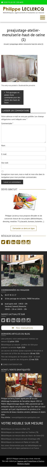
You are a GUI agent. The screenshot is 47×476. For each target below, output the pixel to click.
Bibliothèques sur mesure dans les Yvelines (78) (19, 432)
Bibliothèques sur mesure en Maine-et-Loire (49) (19, 442)
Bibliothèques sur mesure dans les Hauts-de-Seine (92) (22, 435)
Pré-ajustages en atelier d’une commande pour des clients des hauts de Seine (12, 97)
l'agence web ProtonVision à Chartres (30, 461)
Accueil (6, 44)
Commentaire (7, 123)
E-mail (4, 154)
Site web (4, 163)
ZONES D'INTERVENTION (12, 364)
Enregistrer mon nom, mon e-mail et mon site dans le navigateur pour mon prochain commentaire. (22, 175)
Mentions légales (23, 464)
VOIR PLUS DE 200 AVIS (13, 2)
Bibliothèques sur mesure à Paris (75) (15, 429)
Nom (3, 145)
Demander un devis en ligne (24, 228)
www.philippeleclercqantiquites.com (26, 417)
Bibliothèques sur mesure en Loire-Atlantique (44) (20, 439)
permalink (32, 85)
